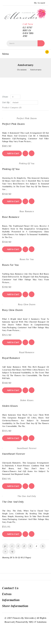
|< (5, 546)
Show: (5, 96)
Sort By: (6, 102)
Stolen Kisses (10, 405)
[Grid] (4, 90)
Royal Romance (11, 358)
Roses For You (10, 265)
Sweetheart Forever (13, 453)
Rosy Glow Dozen (12, 310)
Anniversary (36, 70)
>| (12, 551)
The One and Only (13, 501)
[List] (9, 90)
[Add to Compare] (31, 153)
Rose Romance (10, 217)
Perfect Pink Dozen (13, 124)
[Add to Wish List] (25, 153)
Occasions (22, 70)
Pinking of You (11, 169)
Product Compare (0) (12, 107)
